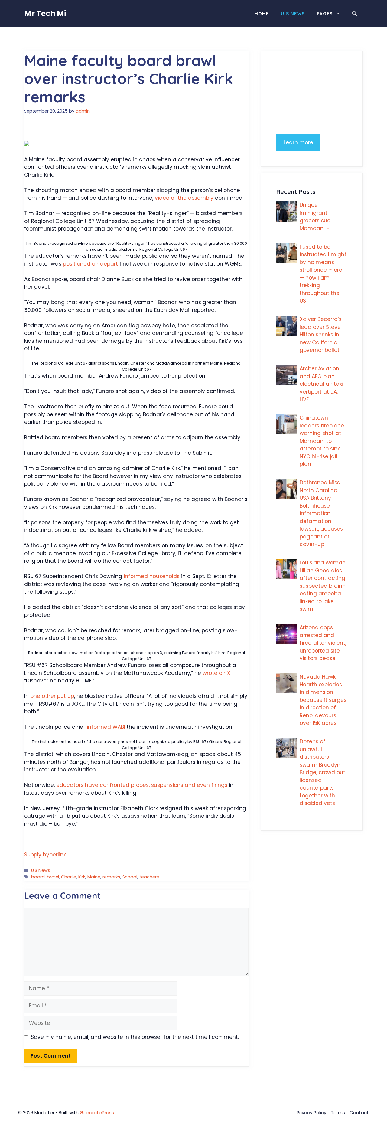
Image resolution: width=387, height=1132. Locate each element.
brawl (53, 877)
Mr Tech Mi (45, 13)
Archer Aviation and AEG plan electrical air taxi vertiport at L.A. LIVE (321, 384)
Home (262, 13)
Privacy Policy (311, 1112)
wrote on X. (217, 673)
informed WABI (106, 727)
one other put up (52, 696)
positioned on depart (90, 263)
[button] (354, 13)
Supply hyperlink (45, 854)
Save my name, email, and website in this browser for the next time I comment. (135, 1037)
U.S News (293, 13)
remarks (111, 877)
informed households (152, 576)
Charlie (68, 877)
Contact (359, 1112)
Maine (93, 877)
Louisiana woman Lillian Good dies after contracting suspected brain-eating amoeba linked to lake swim (323, 586)
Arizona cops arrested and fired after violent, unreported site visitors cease (323, 643)
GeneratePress (97, 1112)
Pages (325, 13)
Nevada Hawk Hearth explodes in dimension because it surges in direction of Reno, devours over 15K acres (323, 700)
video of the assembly (184, 197)
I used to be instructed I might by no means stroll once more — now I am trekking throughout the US (323, 274)
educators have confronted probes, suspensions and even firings (141, 785)
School (129, 877)
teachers (149, 877)
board (38, 877)
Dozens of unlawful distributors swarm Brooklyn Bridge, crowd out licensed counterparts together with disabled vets (322, 772)
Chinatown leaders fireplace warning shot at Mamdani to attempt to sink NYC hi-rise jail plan (322, 441)
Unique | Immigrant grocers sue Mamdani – (315, 216)
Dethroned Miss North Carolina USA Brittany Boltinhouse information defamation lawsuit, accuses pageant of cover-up (321, 513)
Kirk (81, 877)
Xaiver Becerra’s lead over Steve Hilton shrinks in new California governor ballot (321, 335)
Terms (338, 1112)
